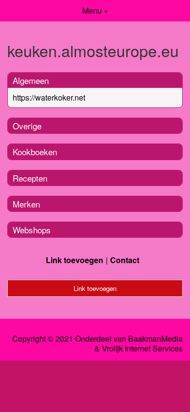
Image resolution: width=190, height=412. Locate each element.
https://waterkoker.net (49, 97)
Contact (124, 260)
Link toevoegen (74, 260)
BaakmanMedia (155, 339)
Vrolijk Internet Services (142, 348)
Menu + (95, 10)
